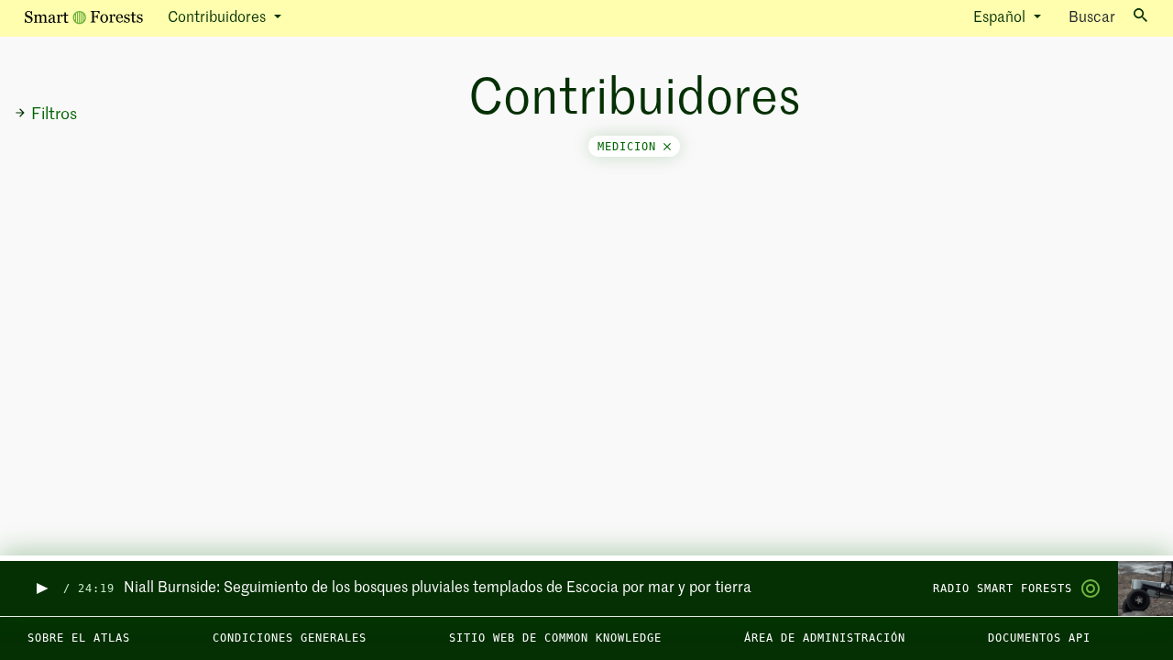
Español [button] (1001, 18)
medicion (630, 146)
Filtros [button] (54, 114)
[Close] (667, 146)
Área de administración (824, 638)
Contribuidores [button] (218, 18)
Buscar (1092, 18)
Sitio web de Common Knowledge (555, 638)
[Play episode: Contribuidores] (40, 589)
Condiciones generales (290, 638)
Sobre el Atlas (78, 638)
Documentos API (1039, 638)
